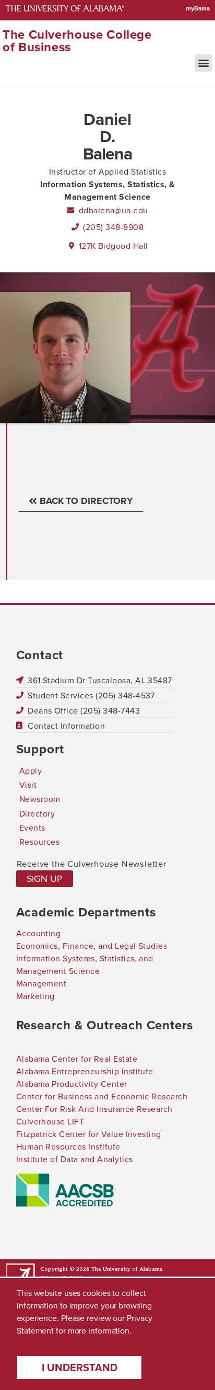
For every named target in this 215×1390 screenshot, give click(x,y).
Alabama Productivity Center (71, 1083)
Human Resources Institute (68, 1146)
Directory (37, 813)
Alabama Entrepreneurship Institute (84, 1071)
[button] (203, 63)
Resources (39, 841)
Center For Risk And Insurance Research (94, 1109)
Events (32, 827)
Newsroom (40, 799)
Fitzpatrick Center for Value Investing (88, 1134)
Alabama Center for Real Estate (76, 1058)
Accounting (38, 933)
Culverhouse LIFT (50, 1121)
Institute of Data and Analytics (74, 1159)
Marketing (35, 996)
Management (41, 983)
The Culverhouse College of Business (77, 40)
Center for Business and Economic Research (102, 1096)
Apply (30, 770)
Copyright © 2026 (65, 1269)
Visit (28, 784)
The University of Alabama (127, 1269)
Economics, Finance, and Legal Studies (92, 945)
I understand (79, 1367)
